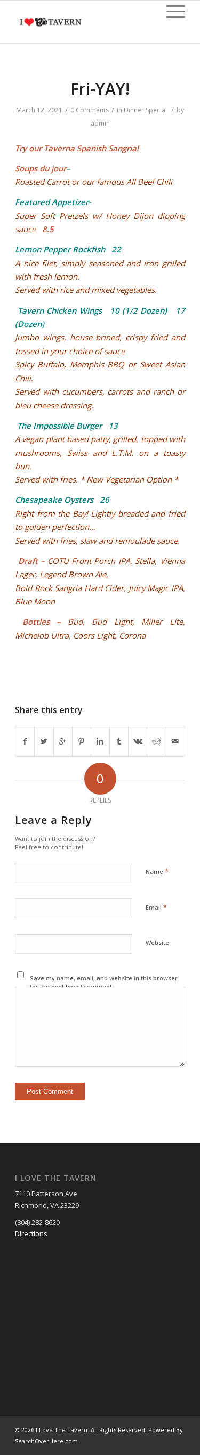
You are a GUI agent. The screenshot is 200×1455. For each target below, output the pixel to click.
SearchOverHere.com (46, 1441)
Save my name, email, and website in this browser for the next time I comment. (104, 982)
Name (157, 871)
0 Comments (89, 110)
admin (100, 123)
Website (157, 942)
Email (156, 907)
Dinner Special (145, 110)
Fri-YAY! (100, 89)
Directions (31, 1233)
